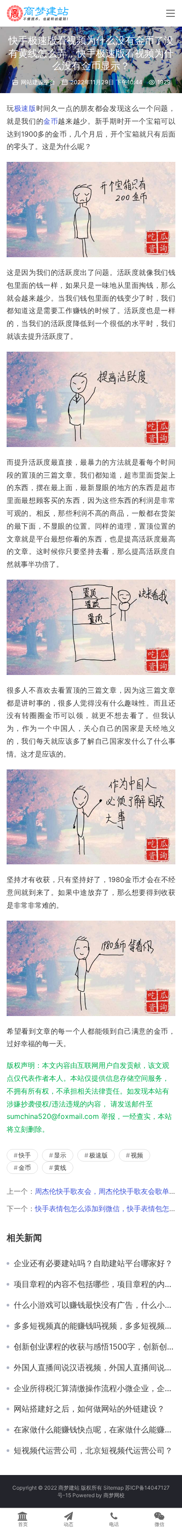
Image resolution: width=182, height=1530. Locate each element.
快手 (25, 1155)
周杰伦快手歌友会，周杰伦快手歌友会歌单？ (105, 1191)
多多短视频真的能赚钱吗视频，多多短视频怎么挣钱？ (94, 1326)
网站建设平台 (38, 82)
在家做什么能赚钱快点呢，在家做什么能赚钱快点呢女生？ (94, 1429)
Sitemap (113, 1487)
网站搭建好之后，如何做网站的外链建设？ (89, 1408)
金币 (50, 121)
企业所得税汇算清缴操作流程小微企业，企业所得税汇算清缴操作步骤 (94, 1388)
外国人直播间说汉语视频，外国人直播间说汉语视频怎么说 (94, 1367)
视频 (137, 1155)
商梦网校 (114, 1495)
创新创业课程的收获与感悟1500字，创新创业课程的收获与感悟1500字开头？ (94, 1346)
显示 (60, 1155)
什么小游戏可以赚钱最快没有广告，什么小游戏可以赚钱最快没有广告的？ (94, 1305)
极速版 (25, 108)
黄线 (60, 1167)
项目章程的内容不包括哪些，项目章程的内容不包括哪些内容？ (94, 1284)
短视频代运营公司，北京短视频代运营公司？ (93, 1450)
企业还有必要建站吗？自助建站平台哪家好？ (93, 1263)
